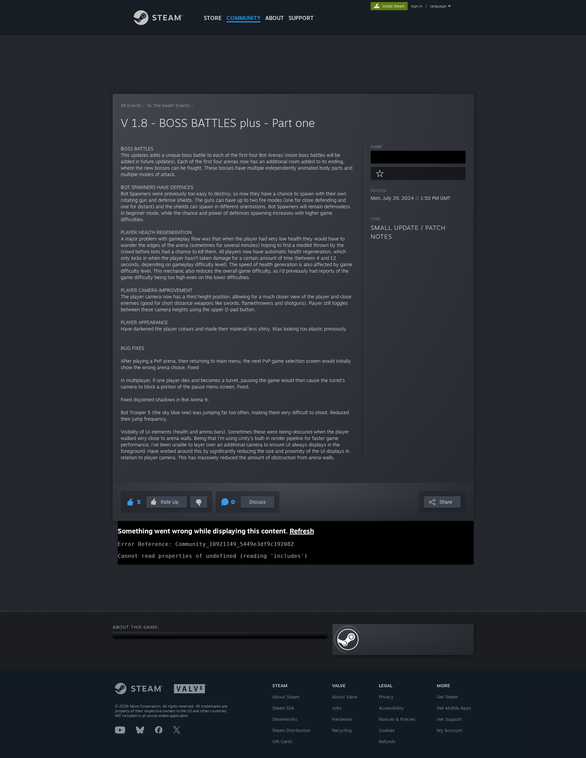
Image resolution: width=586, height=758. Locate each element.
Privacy (386, 696)
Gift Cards (282, 741)
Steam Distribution (291, 730)
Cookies (387, 730)
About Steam (285, 696)
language (438, 6)
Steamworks (284, 719)
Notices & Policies (397, 719)
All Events (131, 105)
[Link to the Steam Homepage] (158, 23)
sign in (416, 6)
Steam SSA (283, 708)
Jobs (336, 708)
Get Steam (447, 696)
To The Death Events (168, 105)
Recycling (342, 730)
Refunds (387, 741)
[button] (418, 157)
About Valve (344, 696)
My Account (449, 730)
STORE (213, 18)
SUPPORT (301, 18)
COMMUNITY (243, 18)
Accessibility (391, 708)
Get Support (449, 719)
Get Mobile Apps (454, 708)
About (274, 18)
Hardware (342, 719)
